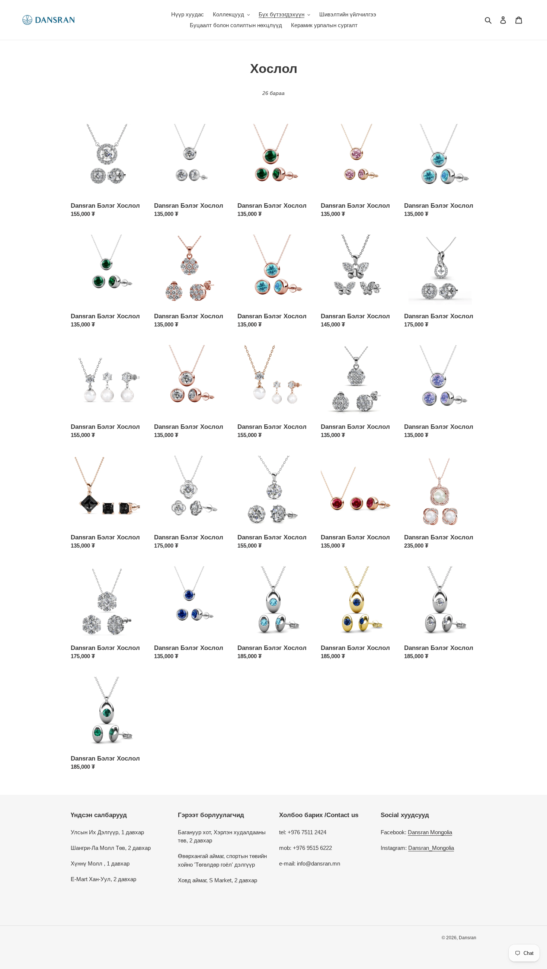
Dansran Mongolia (430, 832)
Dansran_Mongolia (431, 848)
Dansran (467, 937)
